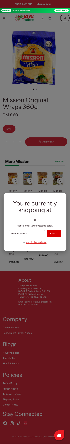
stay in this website (36, 242)
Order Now (61, 10)
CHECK (54, 233)
